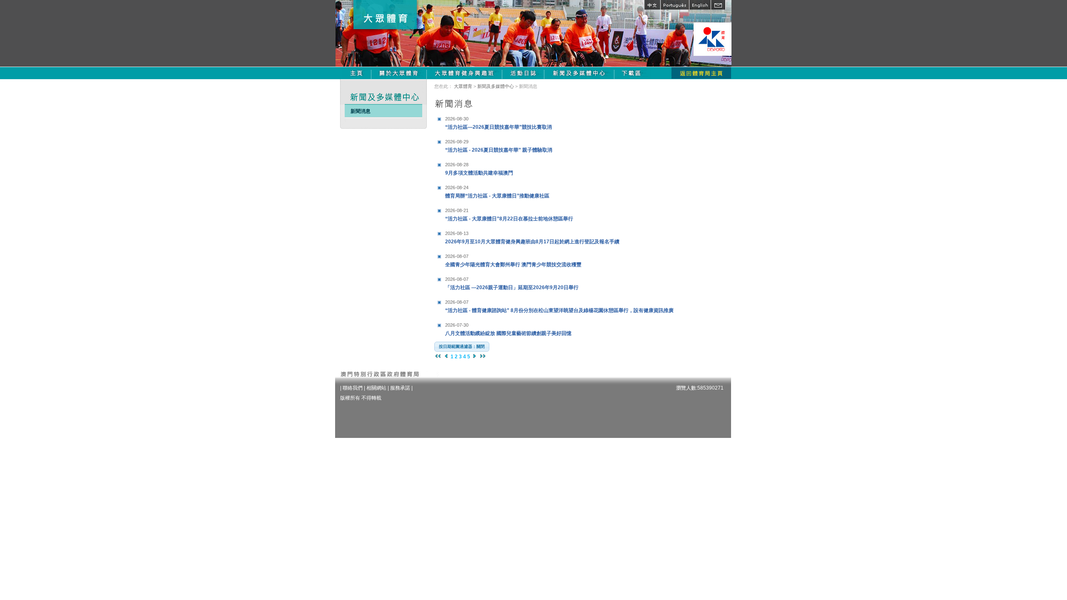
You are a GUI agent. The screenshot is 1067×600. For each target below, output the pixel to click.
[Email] (718, 5)
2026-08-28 (456, 164)
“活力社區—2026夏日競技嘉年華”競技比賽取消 (498, 123)
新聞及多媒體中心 (495, 86)
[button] (461, 347)
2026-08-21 (456, 210)
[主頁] (356, 73)
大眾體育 (463, 86)
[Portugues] (674, 5)
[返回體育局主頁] (701, 73)
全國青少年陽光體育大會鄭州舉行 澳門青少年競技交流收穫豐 (513, 261)
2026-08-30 (456, 118)
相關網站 (376, 388)
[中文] (652, 5)
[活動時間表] (523, 73)
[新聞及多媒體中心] (579, 73)
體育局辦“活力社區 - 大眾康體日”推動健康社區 (497, 192)
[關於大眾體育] (399, 73)
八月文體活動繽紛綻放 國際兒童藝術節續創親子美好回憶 (508, 329)
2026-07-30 (456, 325)
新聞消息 (361, 111)
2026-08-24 (456, 187)
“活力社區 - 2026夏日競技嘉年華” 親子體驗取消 (498, 146)
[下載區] (632, 73)
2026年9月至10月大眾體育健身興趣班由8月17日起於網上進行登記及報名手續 (532, 238)
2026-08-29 (456, 141)
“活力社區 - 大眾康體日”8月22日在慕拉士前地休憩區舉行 (509, 215)
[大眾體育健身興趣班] (464, 73)
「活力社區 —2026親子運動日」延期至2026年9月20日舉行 (512, 283)
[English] (700, 5)
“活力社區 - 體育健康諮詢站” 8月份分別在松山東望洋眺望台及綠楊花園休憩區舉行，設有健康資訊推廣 (559, 306)
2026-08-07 (456, 256)
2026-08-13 (456, 233)
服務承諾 (400, 388)
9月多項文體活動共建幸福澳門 (479, 169)
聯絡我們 (353, 388)
